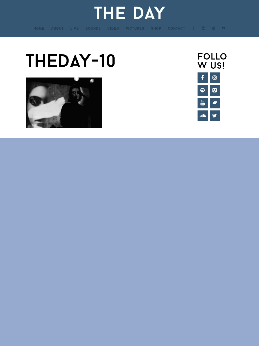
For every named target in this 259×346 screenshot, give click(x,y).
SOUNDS (93, 28)
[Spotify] (203, 90)
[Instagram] (215, 77)
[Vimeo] (215, 90)
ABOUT (57, 28)
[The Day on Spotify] (213, 32)
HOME (39, 28)
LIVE (74, 28)
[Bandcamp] (215, 103)
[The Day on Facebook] (193, 32)
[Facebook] (203, 77)
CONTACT (176, 28)
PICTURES (135, 28)
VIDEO (113, 28)
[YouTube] (203, 103)
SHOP (156, 28)
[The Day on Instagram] (203, 32)
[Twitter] (215, 115)
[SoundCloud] (203, 115)
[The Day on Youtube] (224, 32)
